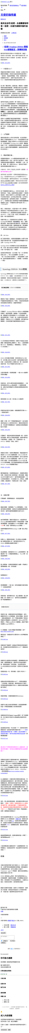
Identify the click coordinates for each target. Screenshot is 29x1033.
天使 (2, 911)
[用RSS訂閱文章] (6, 974)
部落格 (6, 38)
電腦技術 (13, 927)
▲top (2, 930)
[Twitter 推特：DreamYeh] (3, 974)
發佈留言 (3, 942)
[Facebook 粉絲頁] (1, 974)
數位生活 (13, 925)
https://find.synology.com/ (7, 631)
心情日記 (13, 33)
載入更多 (3, 933)
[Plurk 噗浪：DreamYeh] (4, 974)
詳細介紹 (18, 819)
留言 (13, 920)
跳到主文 (3, 19)
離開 (9, 1029)
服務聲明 (17, 1008)
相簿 (5, 36)
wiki (13, 821)
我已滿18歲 (4, 1029)
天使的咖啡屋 (8, 14)
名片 (5, 40)
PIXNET (7, 1007)
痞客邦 (10, 920)
